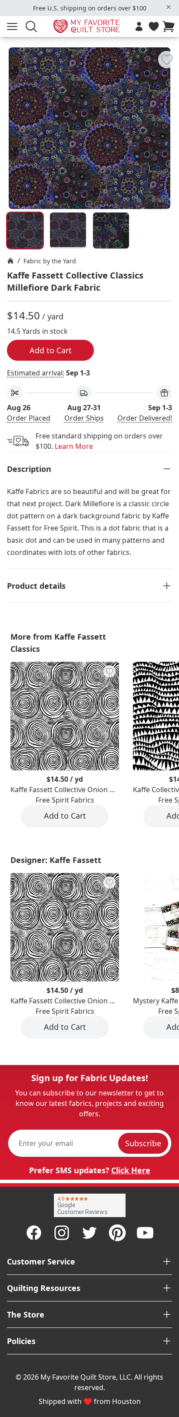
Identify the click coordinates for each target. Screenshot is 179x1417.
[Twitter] (89, 1232)
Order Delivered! (144, 418)
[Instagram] (61, 1232)
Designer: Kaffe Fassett (55, 860)
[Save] (167, 59)
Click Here (130, 1170)
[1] (68, 230)
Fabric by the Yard (49, 261)
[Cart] (170, 26)
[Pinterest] (117, 1232)
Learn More (74, 446)
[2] (111, 230)
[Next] (168, 101)
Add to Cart (51, 350)
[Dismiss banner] (168, 6)
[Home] (10, 260)
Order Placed (28, 418)
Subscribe (143, 1143)
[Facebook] (34, 1232)
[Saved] (154, 26)
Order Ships (84, 418)
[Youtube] (145, 1232)
